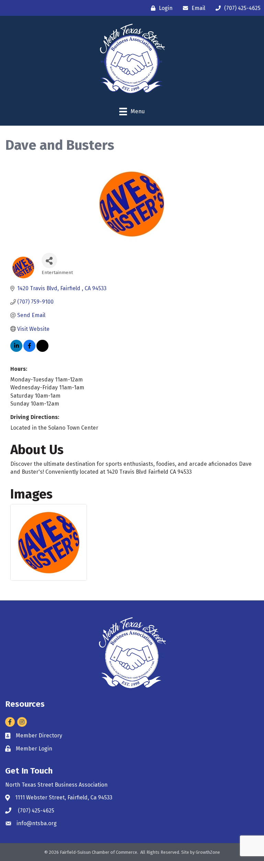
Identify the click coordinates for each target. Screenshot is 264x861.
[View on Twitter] (42, 350)
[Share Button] (49, 260)
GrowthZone (208, 852)
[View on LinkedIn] (16, 350)
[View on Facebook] (29, 350)
